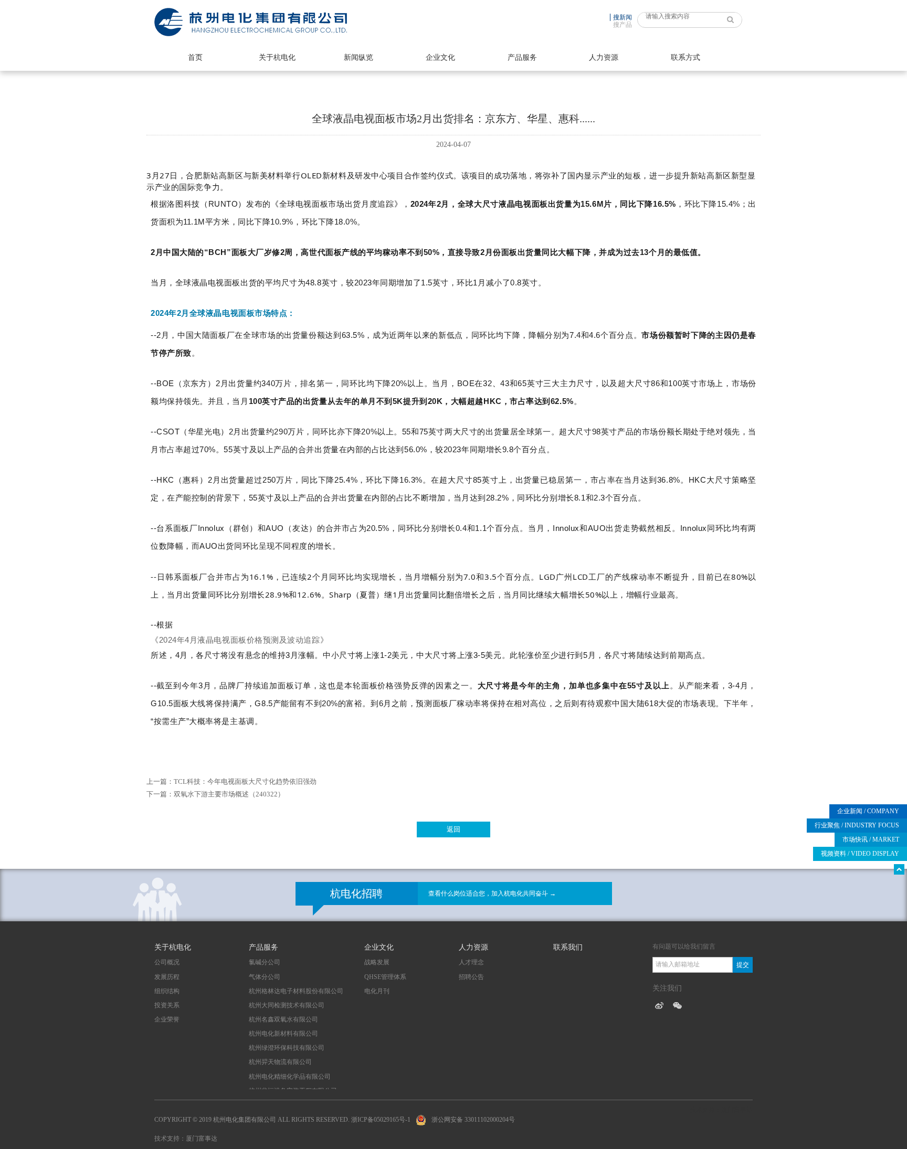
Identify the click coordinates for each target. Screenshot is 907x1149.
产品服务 (522, 57)
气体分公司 (264, 977)
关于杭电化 (277, 57)
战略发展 (376, 962)
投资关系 (167, 1005)
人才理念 (471, 962)
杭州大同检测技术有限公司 (286, 1005)
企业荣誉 (167, 1019)
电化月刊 (376, 991)
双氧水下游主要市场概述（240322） (229, 794)
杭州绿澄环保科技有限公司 (286, 1047)
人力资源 (603, 57)
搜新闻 (622, 17)
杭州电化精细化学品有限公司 (290, 1076)
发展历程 (167, 977)
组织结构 (167, 991)
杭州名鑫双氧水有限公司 (283, 1019)
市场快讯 (870, 839)
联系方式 (685, 57)
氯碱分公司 (264, 962)
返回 (453, 829)
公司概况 (167, 962)
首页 (195, 57)
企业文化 (440, 57)
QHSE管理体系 (385, 977)
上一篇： (160, 781)
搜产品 (622, 24)
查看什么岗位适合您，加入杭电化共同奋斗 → (492, 893)
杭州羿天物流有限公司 (280, 1062)
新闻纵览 (358, 57)
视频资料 (860, 853)
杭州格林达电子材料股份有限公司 (296, 991)
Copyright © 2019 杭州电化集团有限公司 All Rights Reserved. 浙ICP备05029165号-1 (282, 1119)
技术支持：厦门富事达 (185, 1138)
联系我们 (568, 947)
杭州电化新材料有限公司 (283, 1033)
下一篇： (160, 794)
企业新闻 (868, 811)
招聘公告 (471, 977)
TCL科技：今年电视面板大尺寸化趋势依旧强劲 (245, 781)
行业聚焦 (857, 825)
